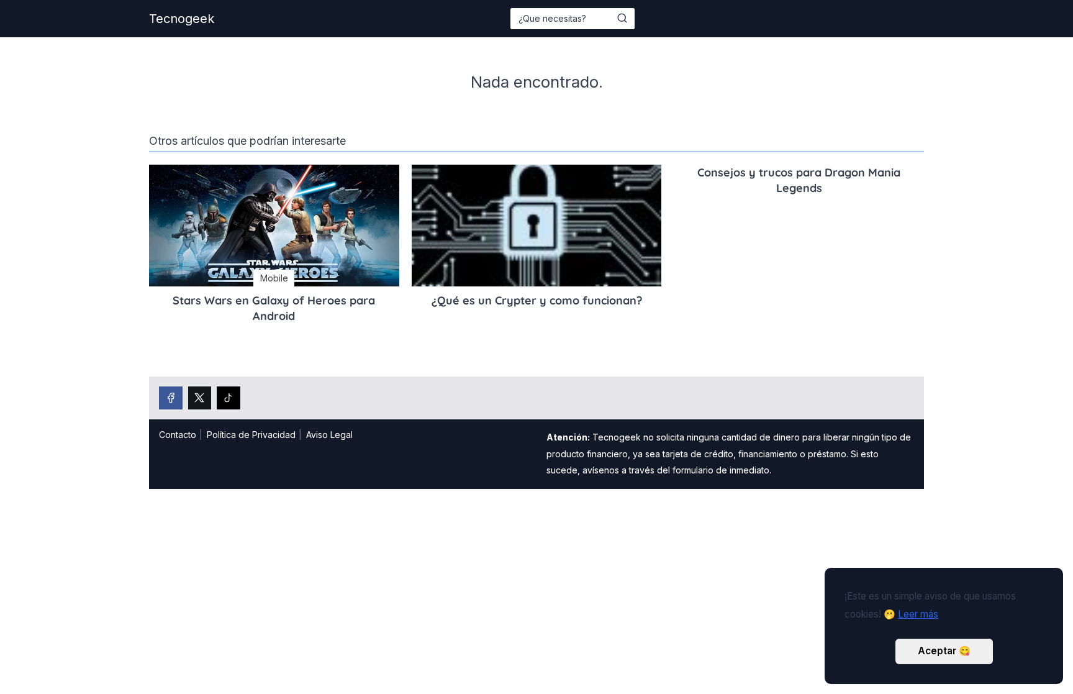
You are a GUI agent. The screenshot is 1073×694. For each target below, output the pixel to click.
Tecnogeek (181, 18)
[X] (200, 398)
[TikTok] (228, 398)
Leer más (918, 614)
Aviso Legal (329, 434)
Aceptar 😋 (944, 651)
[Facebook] (171, 398)
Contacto (177, 434)
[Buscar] (622, 18)
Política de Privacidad (251, 434)
